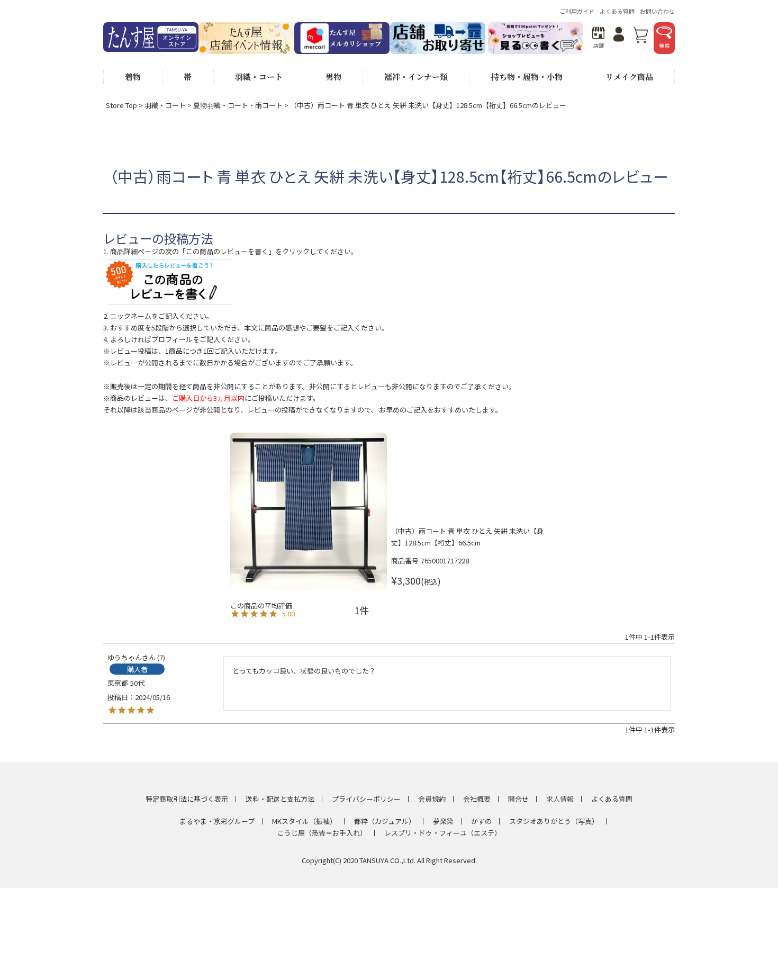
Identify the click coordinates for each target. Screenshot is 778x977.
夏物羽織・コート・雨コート (238, 105)
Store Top (121, 105)
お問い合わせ (657, 11)
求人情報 (560, 799)
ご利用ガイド (576, 11)
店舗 (598, 45)
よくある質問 (617, 11)
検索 (664, 45)
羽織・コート (165, 105)
